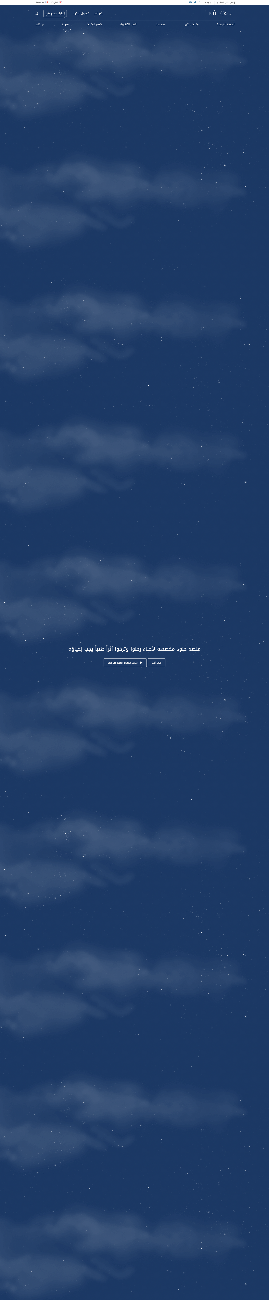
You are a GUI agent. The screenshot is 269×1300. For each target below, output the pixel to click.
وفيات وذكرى (191, 24)
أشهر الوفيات (94, 24)
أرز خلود (39, 24)
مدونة (65, 24)
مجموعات (160, 24)
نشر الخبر (98, 13)
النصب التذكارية (128, 24)
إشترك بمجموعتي (55, 13)
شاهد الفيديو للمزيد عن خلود (123, 663)
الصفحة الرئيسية (226, 24)
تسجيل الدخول (81, 13)
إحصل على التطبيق (226, 2)
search (37, 14)
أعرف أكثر (156, 663)
